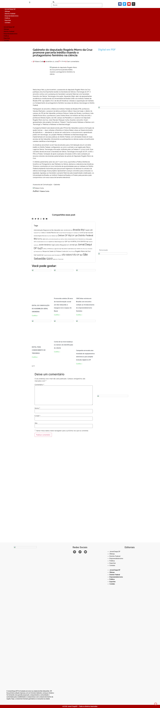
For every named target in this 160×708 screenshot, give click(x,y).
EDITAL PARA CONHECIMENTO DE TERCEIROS (73, 239)
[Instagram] (133, 4)
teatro (55, 259)
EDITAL (41, 239)
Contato (7, 22)
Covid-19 (83, 232)
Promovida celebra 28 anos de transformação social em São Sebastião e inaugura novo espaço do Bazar (63, 305)
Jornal (73, 245)
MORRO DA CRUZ (82, 248)
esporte (51, 241)
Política (7, 18)
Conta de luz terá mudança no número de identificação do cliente (63, 345)
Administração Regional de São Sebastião (48, 230)
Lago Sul (57, 248)
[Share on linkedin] (38, 219)
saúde (40, 255)
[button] (80, 25)
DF (75, 235)
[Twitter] (124, 4)
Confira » (35, 315)
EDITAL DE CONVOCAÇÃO (52, 239)
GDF (67, 241)
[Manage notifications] (155, 703)
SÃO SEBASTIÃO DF (72, 255)
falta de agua (59, 241)
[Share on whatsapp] (41, 219)
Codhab (76, 232)
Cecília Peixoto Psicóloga (66, 232)
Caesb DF (37, 232)
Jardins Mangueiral (62, 245)
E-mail (37, 415)
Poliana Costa (44, 191)
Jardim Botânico (47, 245)
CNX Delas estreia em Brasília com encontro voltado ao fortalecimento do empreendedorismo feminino (85, 305)
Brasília (79, 230)
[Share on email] (46, 219)
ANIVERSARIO (67, 230)
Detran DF (65, 235)
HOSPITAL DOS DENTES (79, 241)
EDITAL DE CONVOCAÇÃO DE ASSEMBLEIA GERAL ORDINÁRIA (40, 309)
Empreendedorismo (11, 16)
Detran (55, 235)
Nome (37, 408)
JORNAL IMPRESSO (48, 248)
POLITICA (72, 251)
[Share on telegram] (43, 219)
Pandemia (38, 251)
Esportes (8, 20)
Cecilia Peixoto (52, 232)
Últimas (7, 11)
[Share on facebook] (32, 219)
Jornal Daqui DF (10, 9)
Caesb (89, 230)
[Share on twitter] (35, 219)
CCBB (43, 232)
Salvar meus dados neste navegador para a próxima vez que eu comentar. (62, 430)
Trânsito (60, 259)
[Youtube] (129, 4)
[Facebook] (120, 4)
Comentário (39, 384)
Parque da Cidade (49, 251)
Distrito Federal (10, 13)
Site (36, 423)
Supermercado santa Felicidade (52, 255)
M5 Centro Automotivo (68, 248)
